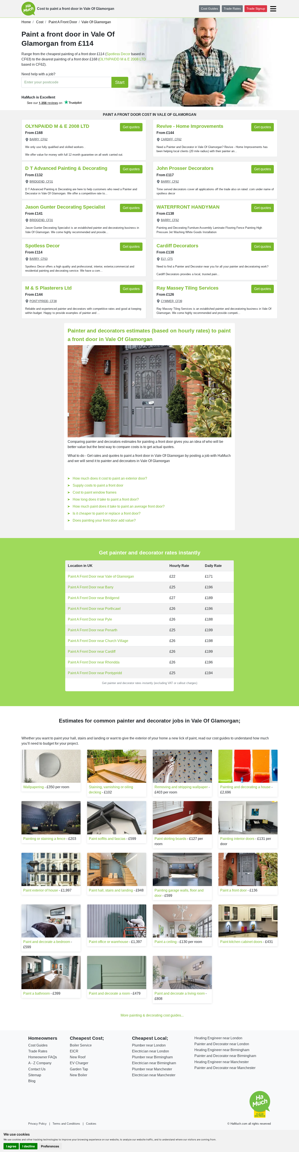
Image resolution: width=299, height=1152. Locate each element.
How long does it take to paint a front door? (106, 499)
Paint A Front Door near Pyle (90, 619)
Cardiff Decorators (177, 245)
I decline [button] (28, 1146)
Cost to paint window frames (94, 492)
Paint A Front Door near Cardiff (91, 651)
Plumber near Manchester (152, 1069)
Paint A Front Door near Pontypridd (95, 673)
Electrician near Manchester (153, 1075)
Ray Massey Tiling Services (187, 288)
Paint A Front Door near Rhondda (94, 662)
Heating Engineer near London (218, 1038)
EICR (74, 1051)
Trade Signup (255, 8)
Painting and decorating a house (245, 787)
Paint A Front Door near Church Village (98, 641)
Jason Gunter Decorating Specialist (65, 207)
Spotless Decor (118, 54)
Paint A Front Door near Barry (90, 587)
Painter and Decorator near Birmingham (225, 1056)
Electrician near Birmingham (154, 1063)
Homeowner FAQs (42, 1057)
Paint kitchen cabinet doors (241, 942)
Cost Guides (209, 8)
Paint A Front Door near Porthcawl (94, 608)
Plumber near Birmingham (152, 1057)
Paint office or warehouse (108, 942)
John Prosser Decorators (185, 168)
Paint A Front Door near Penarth (92, 630)
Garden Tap (79, 1069)
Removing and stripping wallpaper (181, 787)
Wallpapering (33, 787)
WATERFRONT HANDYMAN (188, 207)
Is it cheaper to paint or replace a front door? (107, 513)
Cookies (91, 1123)
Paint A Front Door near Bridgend (93, 598)
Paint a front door (233, 890)
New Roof (77, 1057)
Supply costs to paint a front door (98, 485)
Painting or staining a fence (44, 839)
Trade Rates (232, 8)
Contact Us (37, 1069)
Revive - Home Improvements (190, 126)
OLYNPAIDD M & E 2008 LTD (122, 59)
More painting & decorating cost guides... (152, 1015)
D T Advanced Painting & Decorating (66, 168)
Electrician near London (150, 1051)
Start (120, 82)
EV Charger (79, 1063)
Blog (31, 1081)
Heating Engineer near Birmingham (221, 1050)
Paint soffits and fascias (107, 839)
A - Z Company (39, 1063)
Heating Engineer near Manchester (221, 1062)
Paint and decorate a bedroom (46, 942)
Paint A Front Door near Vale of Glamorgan (101, 576)
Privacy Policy (37, 1123)
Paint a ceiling (166, 942)
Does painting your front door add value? (104, 520)
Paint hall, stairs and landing (111, 890)
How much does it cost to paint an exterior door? (110, 478)
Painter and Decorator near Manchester (224, 1068)
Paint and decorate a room (109, 993)
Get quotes (131, 127)
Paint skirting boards (170, 839)
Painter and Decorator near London (221, 1044)
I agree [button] (11, 1146)
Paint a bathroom (36, 993)
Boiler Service (81, 1045)
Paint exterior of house (40, 890)
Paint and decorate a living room (180, 993)
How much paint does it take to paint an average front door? (119, 506)
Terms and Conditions (66, 1123)
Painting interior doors (237, 839)
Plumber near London (149, 1045)
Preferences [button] (50, 1146)
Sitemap (34, 1075)
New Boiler (78, 1075)
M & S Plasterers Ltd (48, 288)
